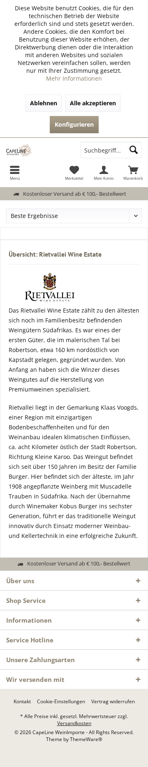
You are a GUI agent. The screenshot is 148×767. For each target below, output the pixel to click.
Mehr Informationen (74, 78)
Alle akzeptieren (93, 103)
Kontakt (22, 701)
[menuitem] (15, 172)
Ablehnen (43, 103)
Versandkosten (74, 723)
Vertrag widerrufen (113, 701)
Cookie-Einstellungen (61, 701)
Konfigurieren (74, 124)
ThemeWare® (86, 739)
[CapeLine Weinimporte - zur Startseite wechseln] (37, 150)
